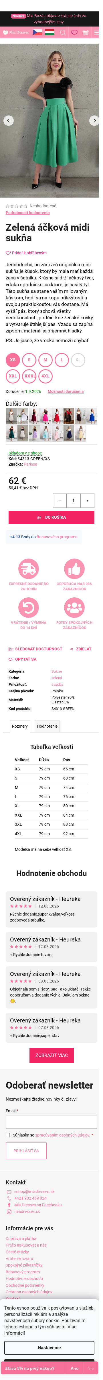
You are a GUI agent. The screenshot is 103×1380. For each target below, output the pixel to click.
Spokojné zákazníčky (24, 1265)
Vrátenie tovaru (19, 1258)
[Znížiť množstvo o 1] (60, 501)
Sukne (57, 671)
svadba (57, 684)
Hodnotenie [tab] (47, 726)
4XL (45, 376)
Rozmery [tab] (20, 726)
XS (13, 359)
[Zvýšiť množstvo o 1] (87, 501)
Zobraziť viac (51, 1055)
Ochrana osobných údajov (29, 1292)
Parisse (30, 464)
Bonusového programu (57, 537)
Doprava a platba (21, 1238)
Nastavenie (49, 1347)
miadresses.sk (27, 1211)
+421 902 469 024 (30, 1198)
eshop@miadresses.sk (34, 1191)
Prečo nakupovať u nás (26, 1245)
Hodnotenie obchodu (51, 873)
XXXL (30, 376)
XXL (13, 376)
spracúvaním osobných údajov (62, 1135)
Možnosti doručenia (66, 391)
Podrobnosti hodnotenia (28, 212)
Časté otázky (17, 1252)
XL (78, 359)
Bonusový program (23, 1272)
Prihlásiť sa (26, 1150)
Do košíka (55, 517)
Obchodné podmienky (25, 1285)
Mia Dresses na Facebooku (38, 1205)
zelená (57, 678)
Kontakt (13, 1298)
